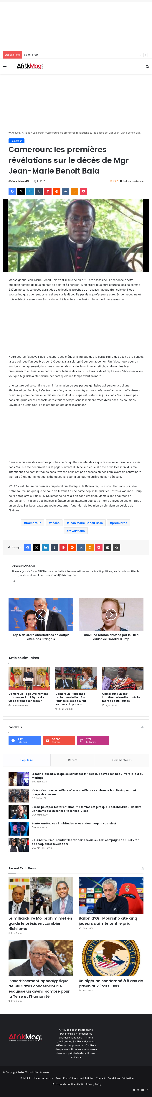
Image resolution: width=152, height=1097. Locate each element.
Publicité (25, 1078)
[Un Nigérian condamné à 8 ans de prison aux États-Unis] (111, 958)
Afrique (26, 132)
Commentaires (122, 760)
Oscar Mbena (18, 181)
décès (55, 523)
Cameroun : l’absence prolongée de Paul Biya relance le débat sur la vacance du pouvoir (71, 699)
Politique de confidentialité (67, 1084)
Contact (100, 1078)
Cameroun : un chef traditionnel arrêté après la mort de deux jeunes (121, 697)
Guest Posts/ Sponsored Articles (74, 1078)
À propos (47, 1078)
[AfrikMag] (29, 66)
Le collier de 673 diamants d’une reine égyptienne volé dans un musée (65, 54)
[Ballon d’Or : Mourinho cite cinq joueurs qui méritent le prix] (111, 895)
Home (36, 1078)
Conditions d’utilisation (121, 1078)
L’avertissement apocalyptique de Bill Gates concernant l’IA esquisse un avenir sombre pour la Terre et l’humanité (39, 988)
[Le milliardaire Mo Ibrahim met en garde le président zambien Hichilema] (41, 895)
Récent (72, 760)
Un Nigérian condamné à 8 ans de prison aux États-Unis (111, 983)
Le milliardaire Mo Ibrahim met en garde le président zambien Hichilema (40, 923)
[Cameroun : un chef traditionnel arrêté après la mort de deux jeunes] (122, 678)
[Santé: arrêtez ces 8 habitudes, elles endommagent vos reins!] (19, 829)
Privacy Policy (94, 1084)
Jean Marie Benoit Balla (86, 523)
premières (119, 523)
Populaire (26, 760)
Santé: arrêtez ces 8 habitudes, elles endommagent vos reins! (74, 823)
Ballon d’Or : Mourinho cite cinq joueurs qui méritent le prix (108, 921)
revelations (76, 531)
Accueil (15, 132)
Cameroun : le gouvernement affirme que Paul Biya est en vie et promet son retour (28, 697)
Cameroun (38, 132)
